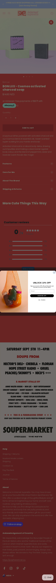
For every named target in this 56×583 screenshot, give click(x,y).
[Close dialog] (54, 272)
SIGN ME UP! (42, 295)
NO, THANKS (42, 299)
